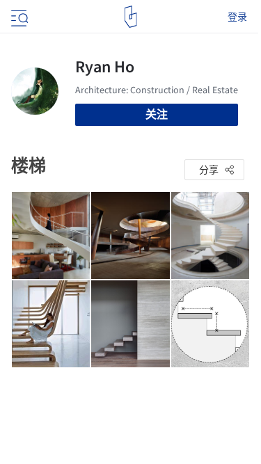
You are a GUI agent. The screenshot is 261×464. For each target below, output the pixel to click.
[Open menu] (18, 16)
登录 (237, 17)
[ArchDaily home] (130, 17)
